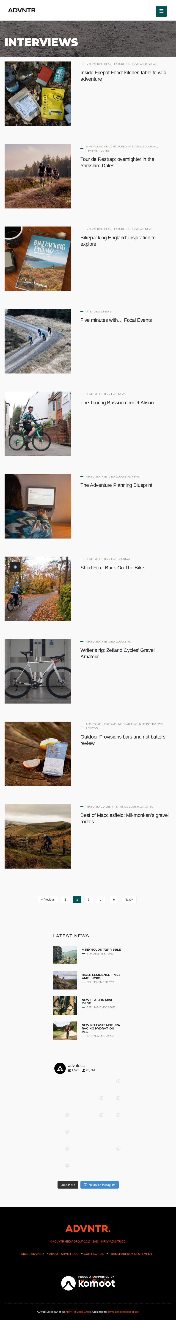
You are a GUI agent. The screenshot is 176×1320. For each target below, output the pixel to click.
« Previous (48, 899)
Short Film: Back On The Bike (112, 568)
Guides (105, 806)
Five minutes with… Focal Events (116, 320)
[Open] (71, 1094)
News (149, 229)
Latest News (71, 935)
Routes (104, 150)
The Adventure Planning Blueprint (116, 485)
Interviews (136, 64)
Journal (151, 146)
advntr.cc (70, 1081)
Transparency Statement (130, 1254)
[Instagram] (84, 1107)
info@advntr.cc (113, 1241)
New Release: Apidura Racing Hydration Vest (101, 1028)
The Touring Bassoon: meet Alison (117, 402)
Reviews (151, 64)
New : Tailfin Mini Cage (97, 1001)
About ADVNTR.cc (63, 1254)
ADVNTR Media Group (68, 1241)
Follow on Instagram (102, 1185)
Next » (129, 899)
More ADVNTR (32, 1254)
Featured (119, 64)
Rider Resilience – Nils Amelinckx (101, 976)
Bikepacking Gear (98, 64)
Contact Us (94, 1254)
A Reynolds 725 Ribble (101, 949)
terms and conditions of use (123, 1311)
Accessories (94, 724)
